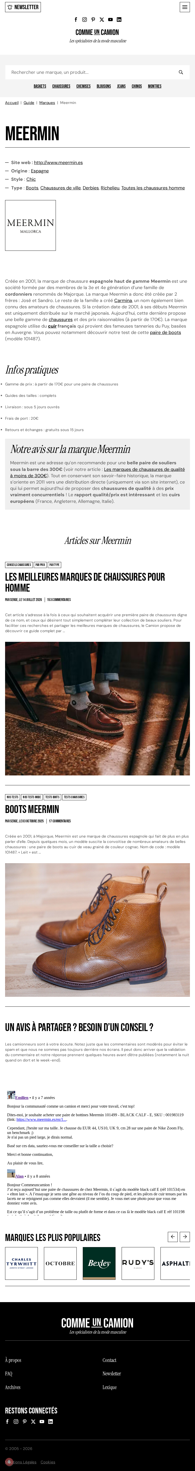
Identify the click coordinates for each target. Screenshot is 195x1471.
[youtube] (110, 19)
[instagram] (84, 19)
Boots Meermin (32, 809)
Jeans (121, 86)
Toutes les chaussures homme (153, 188)
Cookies (48, 1462)
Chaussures (61, 86)
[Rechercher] (181, 72)
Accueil (12, 102)
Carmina (123, 300)
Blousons (104, 86)
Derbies (91, 188)
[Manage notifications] (9, 1462)
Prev (173, 1237)
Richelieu (110, 188)
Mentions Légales (21, 1462)
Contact (109, 1360)
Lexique (110, 1387)
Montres (154, 86)
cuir (52, 326)
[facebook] (76, 19)
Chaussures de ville (60, 188)
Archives (12, 1387)
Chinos (137, 86)
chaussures (61, 319)
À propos (13, 1360)
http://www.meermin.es (58, 162)
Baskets (40, 86)
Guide (29, 102)
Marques (47, 102)
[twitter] (102, 19)
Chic (31, 179)
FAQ (8, 1373)
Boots (32, 188)
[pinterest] (93, 19)
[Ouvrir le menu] (185, 7)
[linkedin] (119, 19)
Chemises (83, 86)
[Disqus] (97, 1152)
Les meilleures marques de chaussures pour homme (85, 583)
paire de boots (165, 332)
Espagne (40, 171)
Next (185, 1237)
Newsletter (26, 7)
